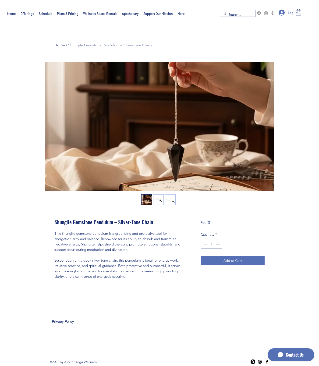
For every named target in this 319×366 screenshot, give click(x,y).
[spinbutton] (211, 244)
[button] (298, 12)
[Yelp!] (273, 13)
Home (59, 45)
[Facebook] (259, 13)
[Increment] (218, 244)
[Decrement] (205, 244)
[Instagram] (266, 13)
